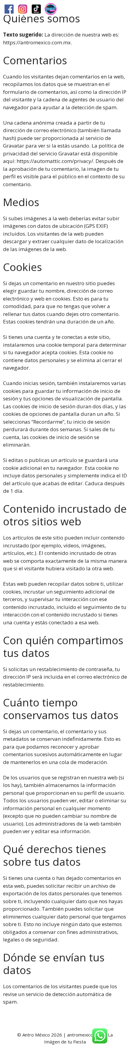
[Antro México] (50, 9)
